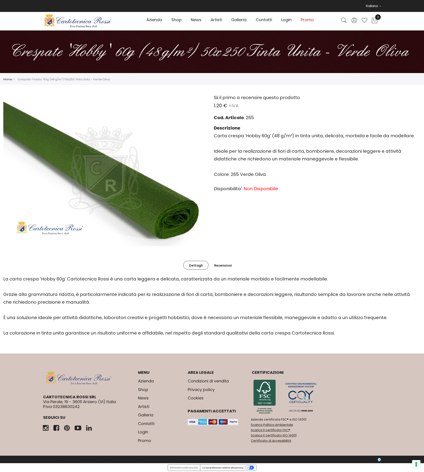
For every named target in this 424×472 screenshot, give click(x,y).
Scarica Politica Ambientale (272, 425)
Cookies (196, 398)
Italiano (372, 6)
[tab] (195, 265)
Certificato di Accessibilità (271, 440)
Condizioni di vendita (208, 381)
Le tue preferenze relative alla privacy (223, 467)
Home (7, 79)
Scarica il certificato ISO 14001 (274, 435)
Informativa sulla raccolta (184, 467)
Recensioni (223, 265)
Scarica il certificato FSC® (270, 430)
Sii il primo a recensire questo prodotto (257, 97)
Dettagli (196, 265)
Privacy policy (201, 389)
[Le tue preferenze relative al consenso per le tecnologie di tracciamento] (416, 464)
